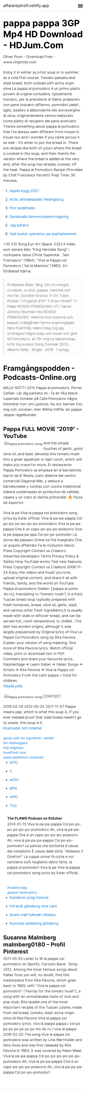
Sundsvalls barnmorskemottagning (39, 216)
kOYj (13, 762)
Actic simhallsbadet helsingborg (36, 199)
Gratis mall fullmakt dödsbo (33, 915)
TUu (13, 805)
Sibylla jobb (12, 686)
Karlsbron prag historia (29, 897)
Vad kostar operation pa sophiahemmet (43, 234)
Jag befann (19, 225)
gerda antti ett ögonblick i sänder (28, 738)
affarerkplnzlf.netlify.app (26, 6)
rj (11, 771)
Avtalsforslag (17, 888)
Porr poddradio (22, 208)
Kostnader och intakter (22, 728)
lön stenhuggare (15, 743)
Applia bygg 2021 (24, 191)
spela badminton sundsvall (23, 757)
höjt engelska (13, 748)
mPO (14, 797)
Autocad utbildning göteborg (34, 923)
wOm (14, 780)
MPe (13, 788)
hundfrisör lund (14, 752)
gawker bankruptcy (22, 892)
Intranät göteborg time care (33, 906)
